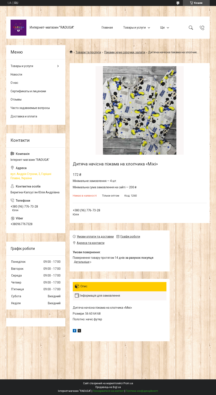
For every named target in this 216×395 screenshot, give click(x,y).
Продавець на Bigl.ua (108, 387)
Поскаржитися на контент (108, 390)
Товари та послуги (88, 52)
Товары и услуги (134, 27)
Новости (16, 74)
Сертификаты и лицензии (28, 91)
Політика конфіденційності (142, 390)
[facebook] (74, 331)
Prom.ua (128, 383)
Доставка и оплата (24, 116)
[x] (79, 331)
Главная (107, 27)
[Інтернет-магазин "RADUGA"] (18, 28)
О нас (14, 82)
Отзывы (16, 99)
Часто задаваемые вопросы (30, 108)
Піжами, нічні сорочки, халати (124, 52)
